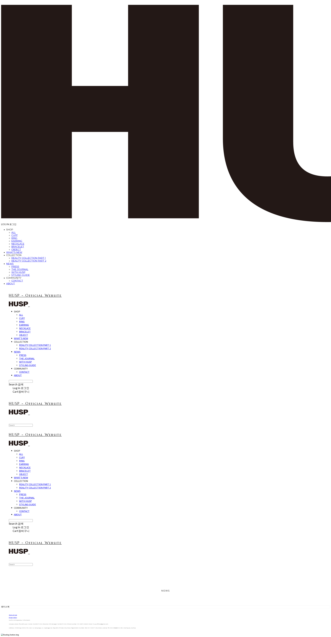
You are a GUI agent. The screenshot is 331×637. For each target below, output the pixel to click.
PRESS (15, 266)
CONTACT (17, 280)
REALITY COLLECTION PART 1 (28, 258)
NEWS (10, 263)
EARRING (16, 241)
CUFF (14, 235)
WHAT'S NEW (14, 252)
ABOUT (10, 283)
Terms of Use (13, 615)
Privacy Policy (13, 617)
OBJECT (16, 249)
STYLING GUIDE (20, 275)
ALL (13, 232)
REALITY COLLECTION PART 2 (28, 260)
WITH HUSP (18, 272)
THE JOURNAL (19, 269)
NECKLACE (17, 243)
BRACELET (17, 246)
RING (14, 238)
